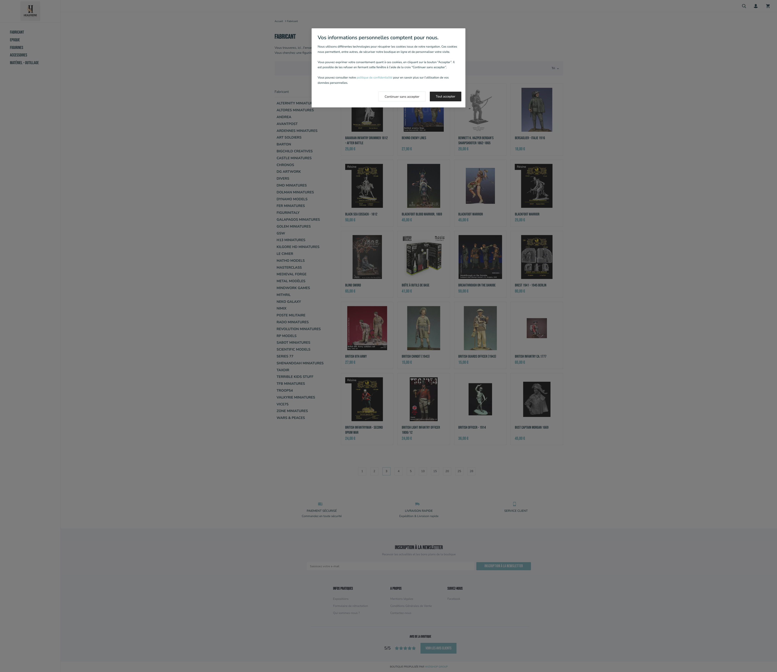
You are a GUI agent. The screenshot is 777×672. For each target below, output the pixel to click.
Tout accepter (445, 96)
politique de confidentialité (374, 78)
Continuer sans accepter (402, 96)
